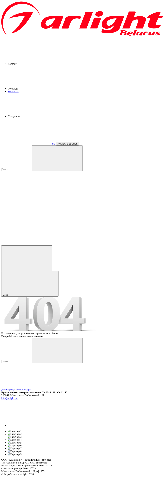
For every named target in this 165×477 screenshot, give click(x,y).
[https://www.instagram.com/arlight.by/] (32, 425)
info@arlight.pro (9, 398)
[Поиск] (57, 158)
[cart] (25, 194)
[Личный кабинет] (26, 258)
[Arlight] (82, 36)
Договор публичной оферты (16, 389)
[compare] (25, 244)
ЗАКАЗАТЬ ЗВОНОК (67, 144)
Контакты (13, 91)
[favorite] (25, 219)
